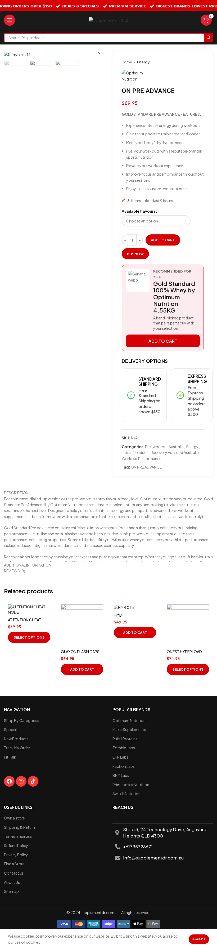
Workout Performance (141, 458)
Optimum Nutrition (129, 720)
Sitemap (11, 891)
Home (127, 62)
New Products (16, 738)
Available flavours (138, 211)
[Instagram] (21, 781)
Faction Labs (123, 766)
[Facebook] (9, 781)
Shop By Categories (21, 720)
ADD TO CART (162, 341)
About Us (12, 882)
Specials (11, 729)
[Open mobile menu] (9, 20)
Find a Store (14, 863)
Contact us (14, 873)
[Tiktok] (33, 781)
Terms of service (18, 836)
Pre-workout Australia (164, 446)
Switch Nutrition (126, 793)
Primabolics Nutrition (130, 784)
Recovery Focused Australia (175, 452)
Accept (198, 939)
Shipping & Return (19, 827)
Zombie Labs (123, 747)
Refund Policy (16, 845)
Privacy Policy (16, 854)
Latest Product (135, 452)
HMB (118, 615)
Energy (143, 62)
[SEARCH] (208, 37)
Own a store (14, 818)
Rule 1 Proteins (124, 738)
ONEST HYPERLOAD (184, 651)
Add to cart (163, 240)
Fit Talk (10, 757)
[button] (82, 669)
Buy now (135, 254)
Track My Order (17, 747)
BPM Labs (120, 775)
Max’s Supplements (129, 729)
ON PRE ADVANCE (146, 467)
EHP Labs (120, 757)
